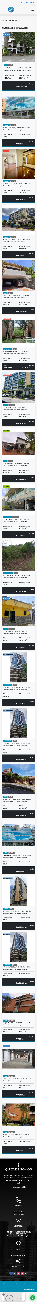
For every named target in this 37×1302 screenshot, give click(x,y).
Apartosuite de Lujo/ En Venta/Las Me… (17, 687)
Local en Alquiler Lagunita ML (14, 407)
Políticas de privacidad (18, 1187)
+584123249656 (18, 1212)
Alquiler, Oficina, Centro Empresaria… (17, 240)
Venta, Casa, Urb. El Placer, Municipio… (17, 295)
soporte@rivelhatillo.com (18, 1255)
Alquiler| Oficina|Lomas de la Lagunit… (17, 855)
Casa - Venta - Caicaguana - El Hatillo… (17, 799)
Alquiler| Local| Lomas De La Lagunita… (17, 1023)
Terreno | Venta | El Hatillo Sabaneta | (16, 575)
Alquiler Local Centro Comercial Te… (17, 1135)
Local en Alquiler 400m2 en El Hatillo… (17, 1079)
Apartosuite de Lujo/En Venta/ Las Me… (17, 743)
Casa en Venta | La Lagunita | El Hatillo (17, 463)
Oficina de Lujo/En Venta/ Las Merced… (17, 911)
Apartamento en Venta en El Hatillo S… (17, 351)
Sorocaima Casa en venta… (18, 68)
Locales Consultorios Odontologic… (16, 519)
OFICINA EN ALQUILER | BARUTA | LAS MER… (17, 184)
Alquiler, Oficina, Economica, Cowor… (16, 128)
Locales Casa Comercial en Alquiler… (16, 631)
